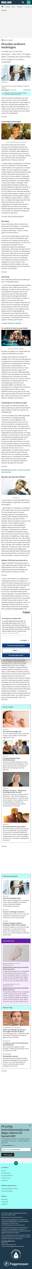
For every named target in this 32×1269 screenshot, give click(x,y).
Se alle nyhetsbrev (7, 1145)
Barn (13, 7)
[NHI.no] (2, 7)
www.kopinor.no (6, 1223)
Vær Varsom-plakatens (19, 1235)
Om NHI (3, 1170)
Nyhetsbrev (4, 1199)
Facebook (4, 1201)
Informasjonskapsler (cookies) (9, 1188)
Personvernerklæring (7, 1191)
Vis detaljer (23, 640)
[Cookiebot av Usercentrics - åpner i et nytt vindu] (23, 612)
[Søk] (23, 2)
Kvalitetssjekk (27, 89)
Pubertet (19, 7)
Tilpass (15, 650)
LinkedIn (3, 1204)
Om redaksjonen (5, 1173)
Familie (8, 7)
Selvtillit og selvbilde (14, 323)
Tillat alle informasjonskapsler (16, 645)
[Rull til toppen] (16, 1163)
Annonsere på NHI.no (7, 1175)
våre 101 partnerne (11, 621)
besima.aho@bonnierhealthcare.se (15, 1246)
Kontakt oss (4, 1180)
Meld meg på (8, 1155)
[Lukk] (30, 1125)
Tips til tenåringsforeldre (16, 216)
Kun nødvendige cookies (16, 655)
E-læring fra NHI (5, 1178)
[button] (29, 2)
